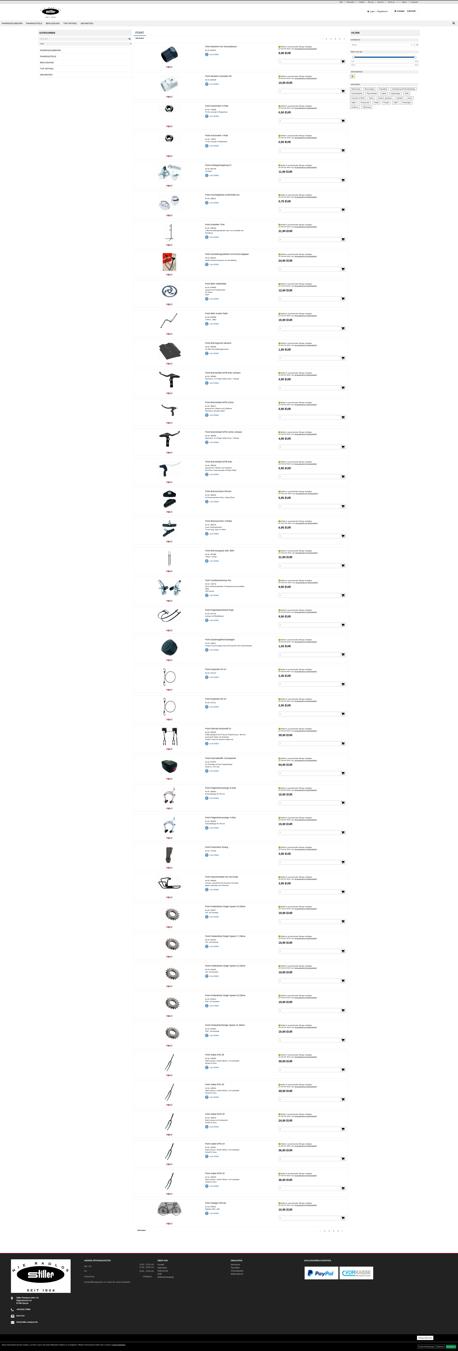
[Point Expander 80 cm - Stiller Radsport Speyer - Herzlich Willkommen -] (169, 707)
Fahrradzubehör (12, 23)
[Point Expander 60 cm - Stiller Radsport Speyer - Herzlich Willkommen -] (169, 677)
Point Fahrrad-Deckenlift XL (218, 728)
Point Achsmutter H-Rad (216, 106)
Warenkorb (235, 1265)
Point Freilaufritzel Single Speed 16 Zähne (225, 966)
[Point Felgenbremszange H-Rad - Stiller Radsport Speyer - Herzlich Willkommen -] (169, 796)
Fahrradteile (34, 23)
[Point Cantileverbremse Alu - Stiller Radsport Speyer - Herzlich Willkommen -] (169, 587)
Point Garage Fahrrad (215, 1203)
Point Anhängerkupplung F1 (218, 165)
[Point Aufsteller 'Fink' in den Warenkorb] (343, 239)
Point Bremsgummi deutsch (218, 343)
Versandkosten (237, 1271)
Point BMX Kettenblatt (215, 284)
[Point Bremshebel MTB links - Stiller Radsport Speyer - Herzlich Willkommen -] (169, 469)
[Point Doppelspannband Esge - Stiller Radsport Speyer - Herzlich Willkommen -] (169, 615)
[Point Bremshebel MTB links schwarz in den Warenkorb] (343, 387)
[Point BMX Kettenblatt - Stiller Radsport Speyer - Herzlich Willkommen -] (169, 292)
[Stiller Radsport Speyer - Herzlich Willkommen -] (50, 12)
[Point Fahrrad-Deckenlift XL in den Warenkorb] (343, 743)
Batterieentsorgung (166, 1277)
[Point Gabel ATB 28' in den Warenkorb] (343, 1069)
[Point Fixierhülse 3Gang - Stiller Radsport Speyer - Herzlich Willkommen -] (169, 855)
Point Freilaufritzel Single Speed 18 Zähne (225, 906)
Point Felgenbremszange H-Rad (220, 788)
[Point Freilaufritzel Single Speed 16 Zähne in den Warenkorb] (343, 981)
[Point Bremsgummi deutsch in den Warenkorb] (343, 358)
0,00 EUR (406, 11)
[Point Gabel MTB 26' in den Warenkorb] (343, 1188)
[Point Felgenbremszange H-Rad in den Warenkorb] (343, 803)
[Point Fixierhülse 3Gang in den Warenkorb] (343, 862)
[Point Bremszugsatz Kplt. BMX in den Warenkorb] (343, 565)
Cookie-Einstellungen (426, 1347)
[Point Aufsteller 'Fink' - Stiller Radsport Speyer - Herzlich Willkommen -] (169, 232)
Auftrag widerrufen (425, 1338)
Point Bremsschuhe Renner (218, 491)
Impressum (162, 1268)
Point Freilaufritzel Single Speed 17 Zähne (225, 936)
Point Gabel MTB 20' (215, 1114)
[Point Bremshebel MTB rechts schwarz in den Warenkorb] (343, 447)
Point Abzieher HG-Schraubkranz (221, 46)
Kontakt (161, 1265)
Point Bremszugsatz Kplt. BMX (219, 550)
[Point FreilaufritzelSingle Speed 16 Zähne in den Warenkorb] (343, 1040)
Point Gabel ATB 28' (214, 1055)
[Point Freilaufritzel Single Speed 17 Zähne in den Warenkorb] (343, 951)
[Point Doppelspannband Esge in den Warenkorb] (343, 625)
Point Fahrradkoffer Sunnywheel (220, 758)
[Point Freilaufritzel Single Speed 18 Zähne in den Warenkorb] (343, 921)
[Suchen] (453, 23)
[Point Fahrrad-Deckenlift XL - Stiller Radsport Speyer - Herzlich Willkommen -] (169, 736)
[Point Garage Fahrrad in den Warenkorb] (343, 1218)
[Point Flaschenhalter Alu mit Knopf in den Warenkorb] (343, 892)
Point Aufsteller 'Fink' (215, 224)
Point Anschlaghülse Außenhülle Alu (222, 195)
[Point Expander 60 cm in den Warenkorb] (343, 684)
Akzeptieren (451, 1347)
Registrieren (382, 11)
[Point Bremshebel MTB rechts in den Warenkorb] (343, 417)
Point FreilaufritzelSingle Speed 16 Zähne (225, 1025)
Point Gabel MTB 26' (215, 1173)
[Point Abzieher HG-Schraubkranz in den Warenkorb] (343, 61)
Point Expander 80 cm (215, 699)
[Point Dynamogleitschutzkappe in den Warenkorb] (343, 654)
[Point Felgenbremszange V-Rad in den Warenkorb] (343, 832)
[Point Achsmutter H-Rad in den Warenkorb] (343, 121)
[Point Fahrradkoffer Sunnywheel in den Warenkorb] (343, 773)
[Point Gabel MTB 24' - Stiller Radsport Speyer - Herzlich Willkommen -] (169, 1152)
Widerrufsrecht (237, 1274)
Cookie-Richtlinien (118, 1345)
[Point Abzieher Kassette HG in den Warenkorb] (343, 91)
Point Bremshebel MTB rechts (219, 402)
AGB (160, 1274)
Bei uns (371, 2)
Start (341, 2)
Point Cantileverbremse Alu (218, 580)
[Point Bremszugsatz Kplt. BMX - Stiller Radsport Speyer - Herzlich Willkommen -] (169, 558)
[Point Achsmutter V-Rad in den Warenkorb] (343, 150)
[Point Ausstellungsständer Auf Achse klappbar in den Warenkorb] (343, 269)
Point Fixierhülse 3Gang (216, 847)
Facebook (414, 2)
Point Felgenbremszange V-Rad (220, 817)
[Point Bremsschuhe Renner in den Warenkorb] (343, 506)
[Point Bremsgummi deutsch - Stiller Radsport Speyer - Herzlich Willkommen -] (169, 351)
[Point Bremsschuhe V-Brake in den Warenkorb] (343, 536)
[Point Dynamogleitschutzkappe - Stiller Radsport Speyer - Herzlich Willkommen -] (169, 647)
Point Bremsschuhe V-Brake (218, 521)
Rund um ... (392, 2)
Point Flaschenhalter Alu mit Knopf (221, 877)
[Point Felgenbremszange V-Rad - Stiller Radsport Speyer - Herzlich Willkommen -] (169, 825)
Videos (404, 2)
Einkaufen (350, 2)
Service (380, 2)
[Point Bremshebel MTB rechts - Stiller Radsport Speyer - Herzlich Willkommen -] (169, 410)
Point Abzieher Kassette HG (218, 76)
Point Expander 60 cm (215, 669)
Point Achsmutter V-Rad (216, 135)
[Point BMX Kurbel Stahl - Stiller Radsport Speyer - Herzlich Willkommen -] (169, 321)
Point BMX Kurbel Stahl (216, 313)
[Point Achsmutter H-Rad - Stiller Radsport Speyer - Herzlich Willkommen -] (169, 109)
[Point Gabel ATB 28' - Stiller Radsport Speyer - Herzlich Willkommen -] (169, 1063)
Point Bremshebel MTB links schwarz (223, 373)
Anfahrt (361, 2)
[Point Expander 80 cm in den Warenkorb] (343, 714)
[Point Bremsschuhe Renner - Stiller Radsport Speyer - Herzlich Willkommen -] (169, 499)
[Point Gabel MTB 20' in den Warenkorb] (343, 1129)
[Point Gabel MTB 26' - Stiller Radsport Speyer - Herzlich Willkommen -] (169, 1181)
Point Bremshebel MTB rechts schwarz (223, 432)
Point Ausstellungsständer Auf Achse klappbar (227, 254)
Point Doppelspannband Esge (219, 610)
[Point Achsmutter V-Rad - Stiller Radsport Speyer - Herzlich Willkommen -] (169, 138)
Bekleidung (53, 23)
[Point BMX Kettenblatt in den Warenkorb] (343, 298)
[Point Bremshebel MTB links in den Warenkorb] (343, 476)
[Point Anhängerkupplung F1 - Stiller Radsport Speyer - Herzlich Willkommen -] (169, 172)
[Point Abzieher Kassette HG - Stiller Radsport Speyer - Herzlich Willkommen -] (169, 84)
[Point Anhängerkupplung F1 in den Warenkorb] (343, 180)
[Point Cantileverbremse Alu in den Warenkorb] (343, 595)
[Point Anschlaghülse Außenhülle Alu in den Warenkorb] (343, 210)
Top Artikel (70, 23)
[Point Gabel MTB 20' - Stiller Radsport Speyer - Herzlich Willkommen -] (169, 1122)
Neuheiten (87, 23)
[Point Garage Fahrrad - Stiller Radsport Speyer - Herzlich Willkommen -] (169, 1209)
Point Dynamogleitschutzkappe (220, 639)
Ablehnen (440, 1347)
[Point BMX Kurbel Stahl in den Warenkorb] (343, 328)
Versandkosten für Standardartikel (305, 49)
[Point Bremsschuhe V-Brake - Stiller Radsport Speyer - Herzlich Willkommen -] (169, 529)
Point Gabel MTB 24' (215, 1144)
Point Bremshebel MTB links (218, 462)
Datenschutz (163, 1271)
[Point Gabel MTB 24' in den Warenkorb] (343, 1158)
